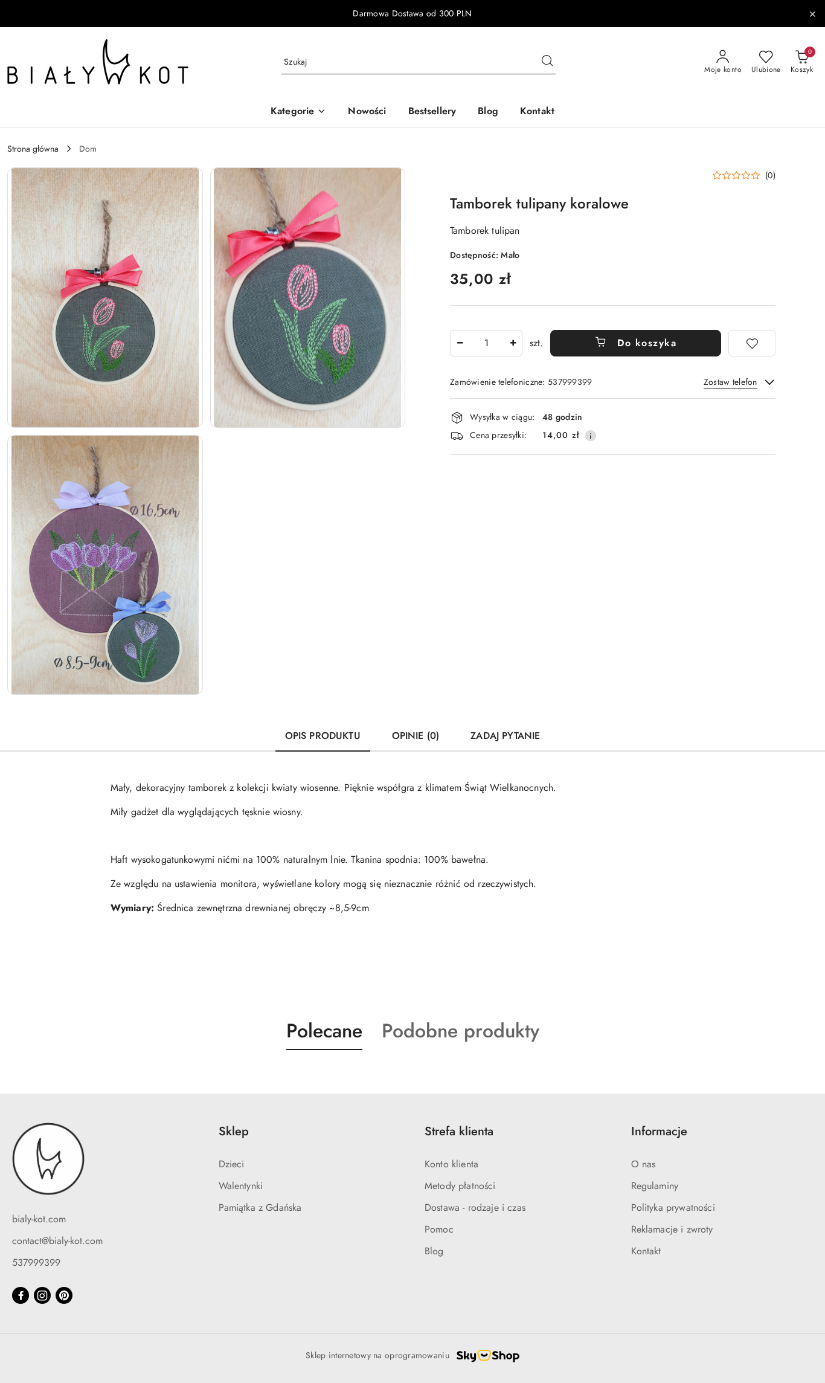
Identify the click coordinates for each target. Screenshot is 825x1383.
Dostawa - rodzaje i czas (475, 1207)
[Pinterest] (64, 1295)
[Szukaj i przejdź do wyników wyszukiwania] (547, 62)
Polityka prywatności (673, 1207)
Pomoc (439, 1229)
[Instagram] (42, 1295)
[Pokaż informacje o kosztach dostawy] (590, 435)
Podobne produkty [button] (460, 1031)
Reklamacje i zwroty (672, 1229)
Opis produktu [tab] (323, 736)
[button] (298, 112)
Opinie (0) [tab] (416, 736)
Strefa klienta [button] (459, 1131)
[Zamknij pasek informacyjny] (812, 13)
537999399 (36, 1262)
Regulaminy (655, 1186)
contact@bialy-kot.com (57, 1241)
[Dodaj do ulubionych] (751, 343)
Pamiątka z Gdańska (260, 1207)
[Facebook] (20, 1295)
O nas (643, 1164)
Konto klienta (451, 1164)
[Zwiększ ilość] (513, 343)
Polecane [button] (324, 1031)
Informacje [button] (659, 1131)
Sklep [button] (234, 1131)
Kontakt (646, 1251)
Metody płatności (460, 1186)
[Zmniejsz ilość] (460, 343)
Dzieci (232, 1164)
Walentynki (241, 1186)
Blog (434, 1251)
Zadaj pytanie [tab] (505, 736)
